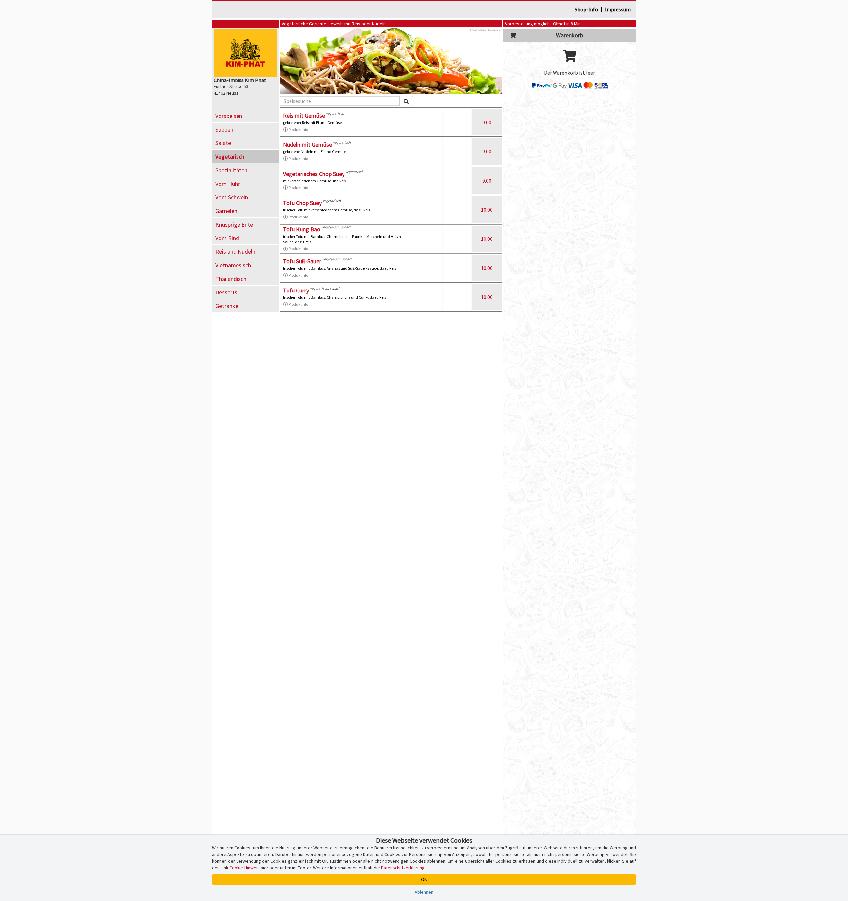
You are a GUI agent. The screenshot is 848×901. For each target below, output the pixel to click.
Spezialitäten (231, 170)
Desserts (226, 292)
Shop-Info (586, 9)
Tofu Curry (296, 290)
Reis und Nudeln (235, 251)
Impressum (618, 9)
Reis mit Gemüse (304, 115)
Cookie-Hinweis (244, 868)
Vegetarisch (229, 156)
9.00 (486, 122)
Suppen (224, 129)
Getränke (226, 306)
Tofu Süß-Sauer (302, 261)
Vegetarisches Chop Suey (313, 174)
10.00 (487, 209)
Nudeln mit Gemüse (307, 144)
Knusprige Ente (234, 224)
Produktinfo (298, 129)
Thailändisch (230, 279)
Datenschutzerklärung (403, 868)
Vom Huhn (228, 183)
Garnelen (226, 211)
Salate (223, 143)
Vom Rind (227, 238)
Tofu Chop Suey (302, 203)
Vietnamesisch (233, 265)
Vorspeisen (228, 116)
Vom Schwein (231, 197)
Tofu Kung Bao (301, 229)
